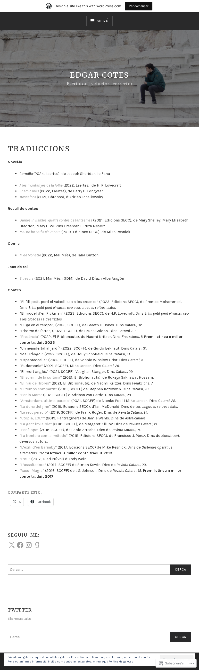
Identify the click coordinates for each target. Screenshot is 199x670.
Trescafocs (27, 197)
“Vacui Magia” (31, 470)
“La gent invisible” (36, 424)
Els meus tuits (19, 619)
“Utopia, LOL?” (32, 418)
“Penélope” (29, 429)
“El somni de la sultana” (40, 377)
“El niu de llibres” (35, 383)
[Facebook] (20, 545)
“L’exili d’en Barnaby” (38, 447)
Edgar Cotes (99, 75)
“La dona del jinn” (35, 406)
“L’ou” (24, 459)
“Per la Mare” (30, 394)
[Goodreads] (37, 545)
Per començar (139, 6)
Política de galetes (121, 661)
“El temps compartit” (38, 389)
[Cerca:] (99, 569)
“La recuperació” (34, 412)
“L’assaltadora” (32, 464)
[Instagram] (29, 545)
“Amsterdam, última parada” (44, 400)
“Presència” (29, 336)
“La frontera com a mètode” (43, 435)
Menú (102, 20)
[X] (12, 545)
